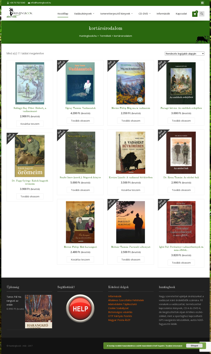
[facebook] (202, 3)
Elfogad (194, 345)
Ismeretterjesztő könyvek (115, 13)
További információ (174, 345)
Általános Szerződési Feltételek (126, 300)
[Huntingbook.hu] (21, 13)
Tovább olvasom (80, 120)
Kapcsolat (181, 13)
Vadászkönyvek (83, 13)
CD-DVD (143, 13)
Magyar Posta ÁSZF (119, 320)
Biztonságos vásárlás (120, 312)
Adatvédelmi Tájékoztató (122, 304)
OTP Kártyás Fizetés (120, 316)
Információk (163, 13)
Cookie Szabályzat (118, 308)
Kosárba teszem (29, 123)
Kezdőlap (63, 13)
